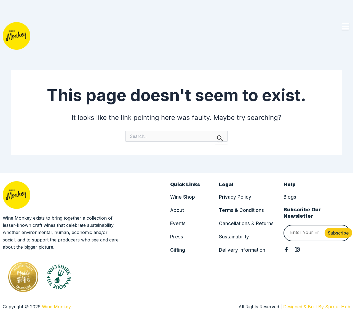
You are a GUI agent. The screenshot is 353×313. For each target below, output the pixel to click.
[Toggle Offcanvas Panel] (345, 26)
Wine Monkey (56, 306)
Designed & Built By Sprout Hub (316, 306)
